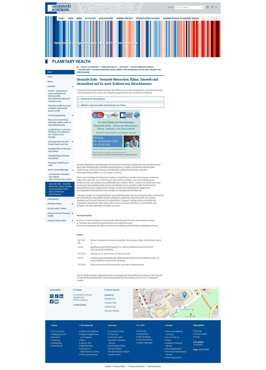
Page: (195, 349)
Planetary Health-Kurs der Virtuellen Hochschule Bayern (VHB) (59, 108)
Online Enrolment (144, 340)
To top (197, 337)
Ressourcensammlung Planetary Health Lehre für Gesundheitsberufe (59, 122)
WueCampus (143, 334)
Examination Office (117, 346)
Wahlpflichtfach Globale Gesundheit (58, 157)
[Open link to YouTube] (57, 301)
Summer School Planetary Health (181, 18)
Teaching (56, 340)
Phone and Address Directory (174, 332)
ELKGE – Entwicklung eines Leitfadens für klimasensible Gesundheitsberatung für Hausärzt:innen (59, 96)
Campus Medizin (112, 311)
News (79, 18)
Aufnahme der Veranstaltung (93, 99)
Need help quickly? (174, 357)
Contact (78, 290)
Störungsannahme (174, 349)
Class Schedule (144, 337)
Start (61, 18)
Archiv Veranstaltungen (58, 170)
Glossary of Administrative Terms (89, 350)
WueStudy (141, 331)
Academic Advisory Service (117, 341)
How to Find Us (112, 290)
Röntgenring (110, 299)
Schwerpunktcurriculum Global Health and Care (58, 142)
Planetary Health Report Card (58, 164)
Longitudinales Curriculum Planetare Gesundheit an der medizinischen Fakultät (59, 133)
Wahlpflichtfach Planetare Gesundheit (59, 150)
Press (168, 340)
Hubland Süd (110, 307)
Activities (90, 18)
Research (56, 337)
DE (216, 7)
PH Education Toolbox (148, 18)
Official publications (89, 354)
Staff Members (86, 346)
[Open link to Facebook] (52, 301)
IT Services (114, 334)
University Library (116, 331)
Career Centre (115, 354)
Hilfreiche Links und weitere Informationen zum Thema (103, 105)
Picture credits (200, 334)
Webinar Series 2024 (57, 220)
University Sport (116, 337)
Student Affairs (115, 349)
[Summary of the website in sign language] (212, 7)
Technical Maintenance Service (176, 353)
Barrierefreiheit (154, 366)
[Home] (77, 67)
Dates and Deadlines (89, 331)
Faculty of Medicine (90, 67)
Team (70, 18)
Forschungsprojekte (57, 115)
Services (113, 325)
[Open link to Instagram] (52, 296)
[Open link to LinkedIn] (61, 296)
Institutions (57, 343)
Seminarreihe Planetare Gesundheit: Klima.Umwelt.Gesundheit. (60, 177)
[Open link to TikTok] (57, 296)
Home (54, 325)
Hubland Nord (110, 303)
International (57, 346)
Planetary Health (71, 61)
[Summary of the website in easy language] (207, 7)
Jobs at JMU (85, 343)
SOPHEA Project (124, 18)
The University (58, 331)
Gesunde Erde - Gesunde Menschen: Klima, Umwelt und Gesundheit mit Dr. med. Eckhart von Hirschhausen (60, 189)
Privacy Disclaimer (137, 366)
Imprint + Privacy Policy (115, 366)
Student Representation (119, 351)
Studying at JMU (59, 334)
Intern (170, 7)
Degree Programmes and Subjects (89, 335)
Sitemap (198, 331)
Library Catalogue (144, 343)
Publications (106, 18)
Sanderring (109, 295)
